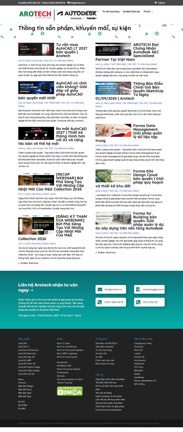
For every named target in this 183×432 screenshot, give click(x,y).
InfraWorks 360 (64, 365)
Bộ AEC (21, 401)
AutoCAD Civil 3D (26, 374)
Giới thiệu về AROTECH (106, 343)
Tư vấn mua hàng (110, 11)
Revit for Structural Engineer (70, 350)
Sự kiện (99, 357)
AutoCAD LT (24, 346)
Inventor (22, 382)
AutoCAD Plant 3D (26, 363)
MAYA (53, 194)
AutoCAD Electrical (27, 353)
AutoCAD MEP (24, 360)
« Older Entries (28, 263)
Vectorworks (140, 360)
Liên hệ (91, 18)
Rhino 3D (138, 350)
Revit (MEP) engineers (67, 353)
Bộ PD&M (22, 405)
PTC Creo (138, 367)
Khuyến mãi (101, 353)
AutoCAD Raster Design (29, 367)
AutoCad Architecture (28, 350)
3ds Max (61, 376)
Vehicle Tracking (64, 382)
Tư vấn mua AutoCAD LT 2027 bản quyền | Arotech (71, 50)
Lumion (137, 353)
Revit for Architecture (67, 346)
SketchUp (115, 103)
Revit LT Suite (63, 343)
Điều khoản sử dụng (105, 363)
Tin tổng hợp (52, 103)
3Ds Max (36, 194)
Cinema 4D (139, 357)
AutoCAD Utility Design (29, 370)
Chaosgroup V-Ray (143, 343)
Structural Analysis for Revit (70, 379)
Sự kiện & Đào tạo (131, 11)
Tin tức (146, 11)
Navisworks (62, 362)
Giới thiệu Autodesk (105, 346)
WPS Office (139, 384)
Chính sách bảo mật (105, 360)
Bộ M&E (21, 408)
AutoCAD (37, 60)
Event (45, 194)
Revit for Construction (67, 357)
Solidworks (139, 363)
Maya (20, 379)
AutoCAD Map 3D (26, 357)
